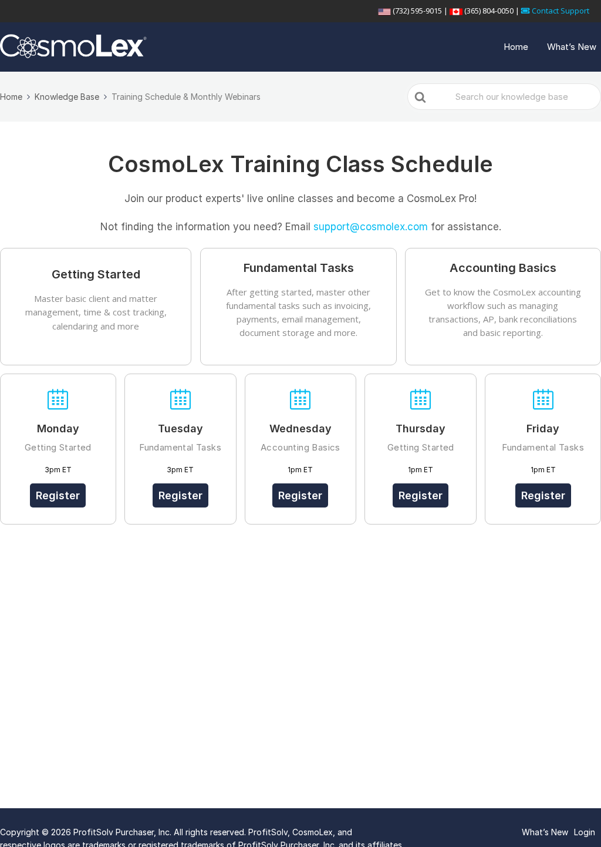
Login (584, 832)
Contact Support (559, 10)
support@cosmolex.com (370, 227)
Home (516, 46)
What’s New (571, 46)
